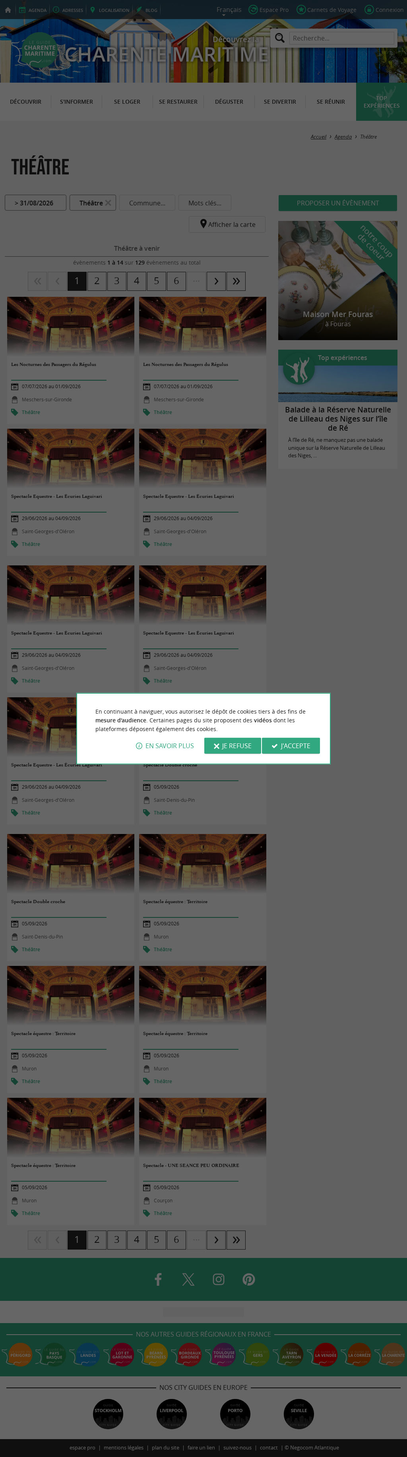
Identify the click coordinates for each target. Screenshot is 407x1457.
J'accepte (295, 745)
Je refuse (237, 745)
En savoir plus (169, 745)
